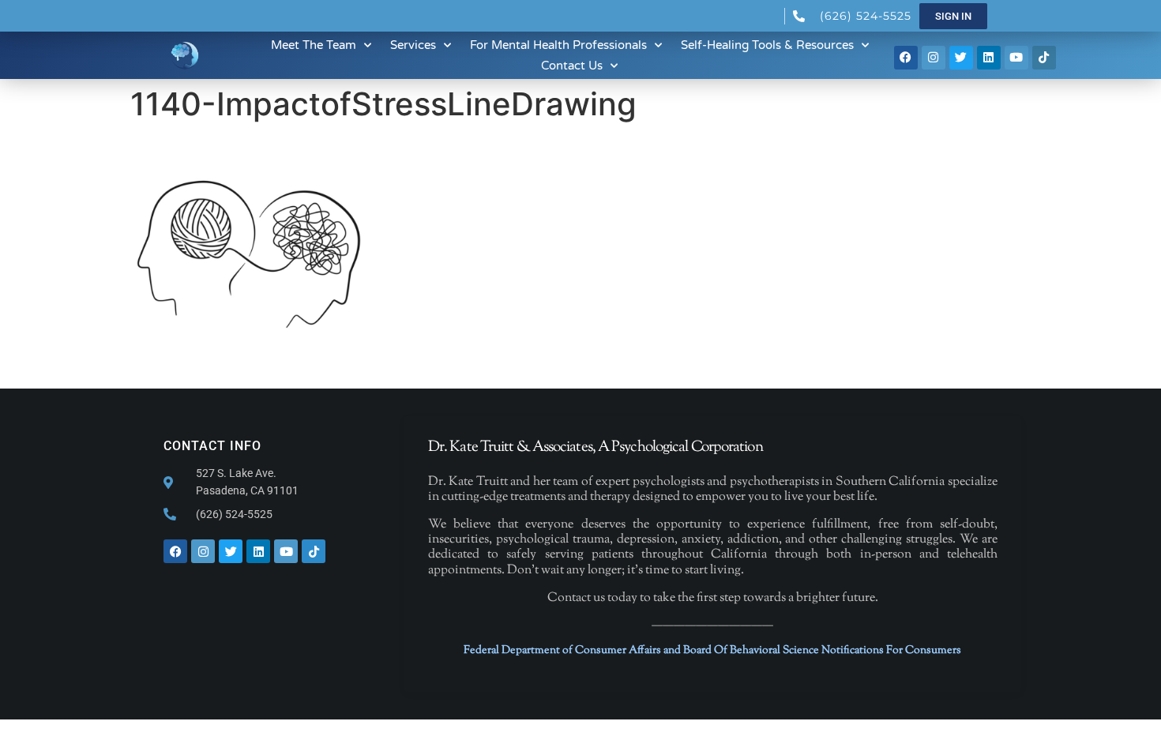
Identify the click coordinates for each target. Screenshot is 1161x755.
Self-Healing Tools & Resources (767, 45)
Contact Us (572, 65)
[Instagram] (933, 57)
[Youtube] (1016, 57)
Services (413, 45)
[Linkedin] (989, 57)
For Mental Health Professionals (558, 45)
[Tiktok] (1044, 57)
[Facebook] (906, 57)
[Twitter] (961, 57)
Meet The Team (313, 45)
